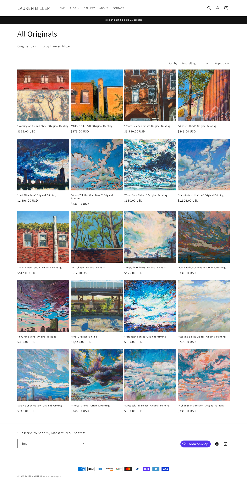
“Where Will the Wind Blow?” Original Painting (92, 197)
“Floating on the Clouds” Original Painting (202, 336)
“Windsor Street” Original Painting (197, 126)
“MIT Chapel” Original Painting (88, 267)
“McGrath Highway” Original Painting (145, 267)
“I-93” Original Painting (84, 336)
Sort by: (173, 63)
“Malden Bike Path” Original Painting (92, 126)
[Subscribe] (82, 443)
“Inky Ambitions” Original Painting (36, 336)
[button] (74, 8)
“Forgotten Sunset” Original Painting (145, 336)
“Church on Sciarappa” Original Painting (147, 126)
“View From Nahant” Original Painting (145, 195)
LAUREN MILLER (33, 476)
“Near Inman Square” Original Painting (39, 267)
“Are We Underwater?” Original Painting (39, 405)
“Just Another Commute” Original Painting (202, 267)
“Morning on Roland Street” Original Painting (43, 126)
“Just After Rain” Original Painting (36, 195)
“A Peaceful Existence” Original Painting (147, 405)
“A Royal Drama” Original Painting (90, 405)
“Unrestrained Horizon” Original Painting (201, 195)
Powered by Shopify (51, 476)
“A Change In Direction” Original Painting (201, 405)
